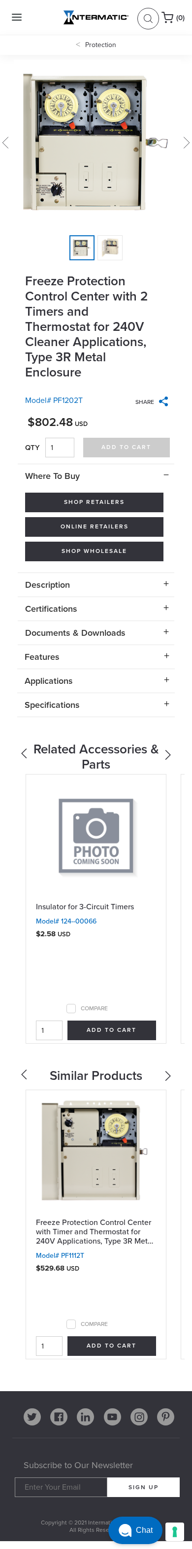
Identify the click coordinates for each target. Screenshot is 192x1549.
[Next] (169, 757)
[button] (135, 1530)
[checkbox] (71, 1008)
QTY (32, 447)
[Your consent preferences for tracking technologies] (174, 1532)
